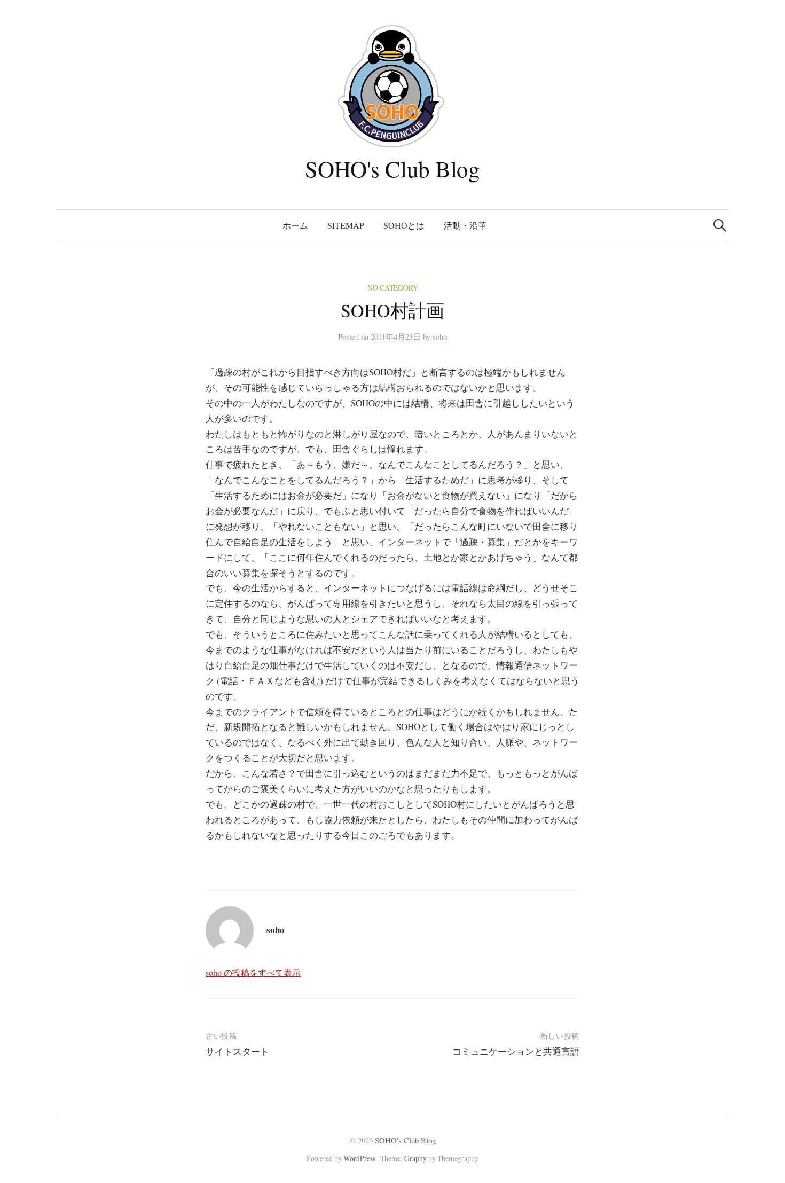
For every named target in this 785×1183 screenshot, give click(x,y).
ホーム (295, 225)
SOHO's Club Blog (392, 168)
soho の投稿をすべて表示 (253, 972)
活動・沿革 (465, 225)
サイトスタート (237, 1051)
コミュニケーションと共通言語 (515, 1051)
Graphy (415, 1158)
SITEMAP (345, 225)
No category (392, 288)
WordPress (359, 1158)
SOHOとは (404, 225)
